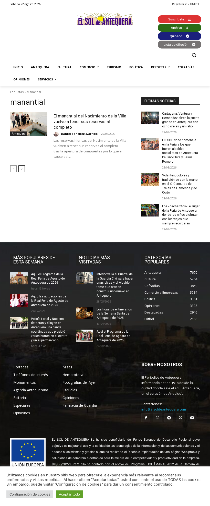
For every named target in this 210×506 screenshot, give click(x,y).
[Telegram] (168, 417)
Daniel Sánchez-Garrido (79, 134)
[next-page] (21, 168)
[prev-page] (13, 168)
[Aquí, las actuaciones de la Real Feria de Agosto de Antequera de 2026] (19, 300)
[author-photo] (57, 134)
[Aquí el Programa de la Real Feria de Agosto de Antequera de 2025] (84, 336)
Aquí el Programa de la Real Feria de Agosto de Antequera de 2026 (48, 278)
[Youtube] (191, 417)
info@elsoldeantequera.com (163, 409)
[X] (180, 417)
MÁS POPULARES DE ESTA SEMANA (34, 259)
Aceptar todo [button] (69, 494)
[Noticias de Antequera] (105, 19)
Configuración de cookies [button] (29, 494)
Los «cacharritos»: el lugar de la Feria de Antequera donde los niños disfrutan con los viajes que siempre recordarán (181, 214)
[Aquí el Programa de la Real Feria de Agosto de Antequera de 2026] (19, 278)
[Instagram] (157, 417)
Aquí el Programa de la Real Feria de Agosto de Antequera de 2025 (113, 336)
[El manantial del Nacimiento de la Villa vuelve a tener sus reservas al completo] (28, 124)
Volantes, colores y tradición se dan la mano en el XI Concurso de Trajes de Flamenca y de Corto (179, 184)
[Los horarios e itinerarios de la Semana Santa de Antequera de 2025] (84, 313)
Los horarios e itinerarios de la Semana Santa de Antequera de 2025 (114, 314)
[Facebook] (145, 417)
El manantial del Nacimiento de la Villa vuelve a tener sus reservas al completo (90, 121)
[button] (194, 55)
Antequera (19, 133)
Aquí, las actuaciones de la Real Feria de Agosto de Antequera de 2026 (49, 301)
